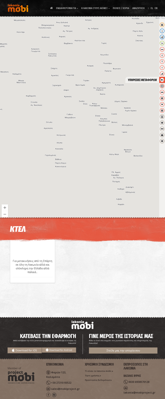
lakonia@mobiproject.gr (139, 392)
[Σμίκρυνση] (5, 214)
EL (152, 8)
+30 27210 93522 (61, 383)
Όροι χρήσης (92, 375)
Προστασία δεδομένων (97, 380)
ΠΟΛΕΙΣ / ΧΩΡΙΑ (121, 8)
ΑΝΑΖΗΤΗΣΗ (138, 8)
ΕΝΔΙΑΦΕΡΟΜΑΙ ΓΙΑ (67, 8)
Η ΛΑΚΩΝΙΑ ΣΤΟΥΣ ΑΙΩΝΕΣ (95, 8)
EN (156, 8)
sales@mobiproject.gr (65, 389)
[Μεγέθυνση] (5, 207)
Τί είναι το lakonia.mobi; (98, 371)
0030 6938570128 (138, 382)
